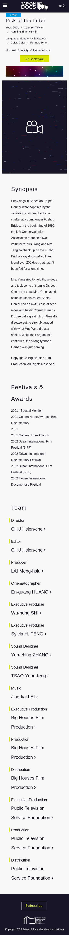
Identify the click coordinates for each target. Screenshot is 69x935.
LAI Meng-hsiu (26, 571)
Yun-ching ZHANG (30, 654)
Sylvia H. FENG (27, 633)
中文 (62, 6)
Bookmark (37, 59)
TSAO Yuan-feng (29, 675)
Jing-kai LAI (23, 696)
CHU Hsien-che (27, 529)
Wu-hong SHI (25, 612)
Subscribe (34, 905)
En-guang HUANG (29, 591)
